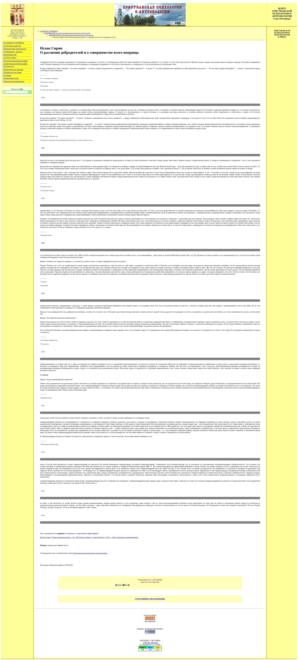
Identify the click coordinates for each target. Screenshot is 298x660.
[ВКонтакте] (116, 585)
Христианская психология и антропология (90, 553)
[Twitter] (119, 585)
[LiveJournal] (126, 585)
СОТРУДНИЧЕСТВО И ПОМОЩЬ (150, 599)
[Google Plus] (128, 585)
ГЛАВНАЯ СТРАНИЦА (49, 31)
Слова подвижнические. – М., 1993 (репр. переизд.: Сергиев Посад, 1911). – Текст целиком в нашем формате (89, 537)
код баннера (150, 621)
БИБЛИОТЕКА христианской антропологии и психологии (71, 35)
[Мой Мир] (123, 585)
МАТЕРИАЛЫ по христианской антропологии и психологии (67, 33)
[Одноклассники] (121, 585)
